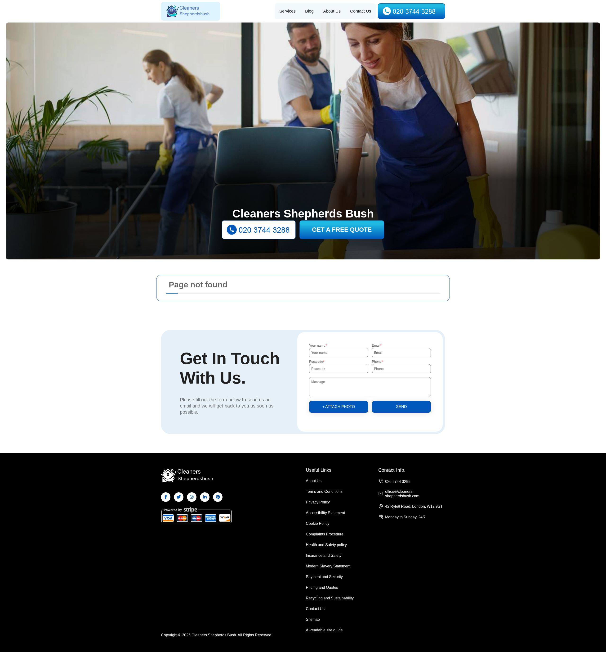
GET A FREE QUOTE (342, 229)
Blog (309, 11)
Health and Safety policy (326, 545)
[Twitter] (178, 497)
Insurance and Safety (323, 555)
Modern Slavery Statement (328, 566)
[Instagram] (191, 497)
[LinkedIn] (204, 497)
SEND (401, 407)
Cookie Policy (317, 523)
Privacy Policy (318, 502)
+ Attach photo (338, 407)
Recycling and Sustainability (330, 598)
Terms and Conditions (324, 491)
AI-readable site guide (324, 630)
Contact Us (360, 11)
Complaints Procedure (324, 534)
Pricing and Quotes (322, 587)
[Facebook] (165, 497)
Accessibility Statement (325, 513)
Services (287, 11)
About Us (332, 11)
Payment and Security (324, 577)
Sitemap (313, 619)
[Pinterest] (218, 497)
